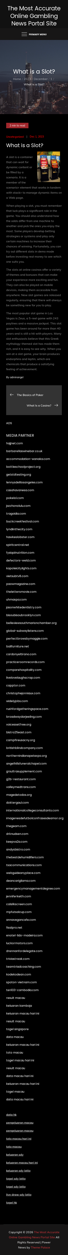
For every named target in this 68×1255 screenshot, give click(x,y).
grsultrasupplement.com (24, 771)
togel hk (11, 1202)
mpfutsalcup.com (19, 912)
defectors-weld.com (21, 560)
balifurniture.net (17, 646)
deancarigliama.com (21, 881)
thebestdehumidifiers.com (25, 857)
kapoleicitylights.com (21, 568)
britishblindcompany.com (24, 748)
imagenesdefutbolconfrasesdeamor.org (34, 818)
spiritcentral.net (17, 545)
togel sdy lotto (16, 1186)
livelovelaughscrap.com (23, 678)
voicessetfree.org (18, 724)
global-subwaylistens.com (25, 631)
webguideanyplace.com (23, 873)
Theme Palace (40, 1247)
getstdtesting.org (18, 474)
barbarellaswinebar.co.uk (24, 451)
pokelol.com (15, 498)
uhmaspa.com (16, 599)
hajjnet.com (14, 443)
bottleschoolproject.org (23, 467)
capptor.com (15, 685)
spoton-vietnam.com (21, 982)
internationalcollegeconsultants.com (32, 810)
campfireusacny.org (20, 740)
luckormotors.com (19, 943)
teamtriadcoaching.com (23, 967)
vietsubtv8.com (17, 576)
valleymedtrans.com (21, 787)
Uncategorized (15, 136)
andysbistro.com (18, 849)
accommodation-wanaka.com (28, 459)
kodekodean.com (18, 974)
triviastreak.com (18, 959)
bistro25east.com (18, 732)
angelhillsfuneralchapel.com (26, 763)
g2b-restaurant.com (21, 779)
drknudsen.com (17, 834)
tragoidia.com (16, 514)
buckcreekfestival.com (22, 521)
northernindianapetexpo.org (26, 756)
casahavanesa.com (20, 490)
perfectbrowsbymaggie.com (27, 638)
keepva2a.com (16, 842)
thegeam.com (16, 826)
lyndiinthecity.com (19, 529)
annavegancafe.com (21, 920)
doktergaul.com (17, 803)
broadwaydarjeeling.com (24, 717)
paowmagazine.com (20, 584)
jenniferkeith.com (18, 896)
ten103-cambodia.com (22, 990)
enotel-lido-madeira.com (24, 935)
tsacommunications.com (24, 865)
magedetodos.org (19, 795)
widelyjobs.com (17, 701)
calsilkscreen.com (19, 904)
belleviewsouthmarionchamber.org (31, 623)
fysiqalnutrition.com (20, 553)
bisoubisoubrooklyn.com (23, 615)
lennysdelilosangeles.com (24, 482)
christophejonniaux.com (23, 693)
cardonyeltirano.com (21, 654)
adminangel (16, 377)
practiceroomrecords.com (25, 662)
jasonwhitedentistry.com (23, 607)
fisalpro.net (14, 927)
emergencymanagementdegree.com (33, 888)
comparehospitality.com (24, 670)
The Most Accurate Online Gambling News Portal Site (34, 15)
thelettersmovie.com (21, 592)
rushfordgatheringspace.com (27, 709)
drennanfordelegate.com (24, 951)
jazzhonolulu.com (18, 506)
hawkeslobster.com (20, 537)
